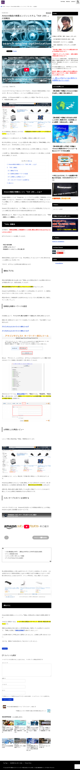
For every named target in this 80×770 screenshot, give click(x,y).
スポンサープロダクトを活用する (18, 180)
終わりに (10, 183)
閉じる (30, 161)
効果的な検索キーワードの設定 (18, 173)
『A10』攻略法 (12, 167)
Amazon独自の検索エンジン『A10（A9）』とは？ (22, 164)
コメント (5, 662)
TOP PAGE (63, 1)
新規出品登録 (19, 630)
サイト (3, 690)
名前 (4, 678)
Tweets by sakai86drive (58, 241)
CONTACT (73, 1)
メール (4, 684)
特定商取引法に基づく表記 (16, 763)
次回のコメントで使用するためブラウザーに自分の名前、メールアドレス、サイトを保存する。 (26, 696)
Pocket (15, 51)
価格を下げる (13, 170)
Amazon (5, 648)
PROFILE (68, 1)
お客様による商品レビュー (16, 176)
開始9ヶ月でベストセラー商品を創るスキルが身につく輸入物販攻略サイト (28, 767)
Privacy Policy (28, 763)
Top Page (5, 763)
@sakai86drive (59, 263)
